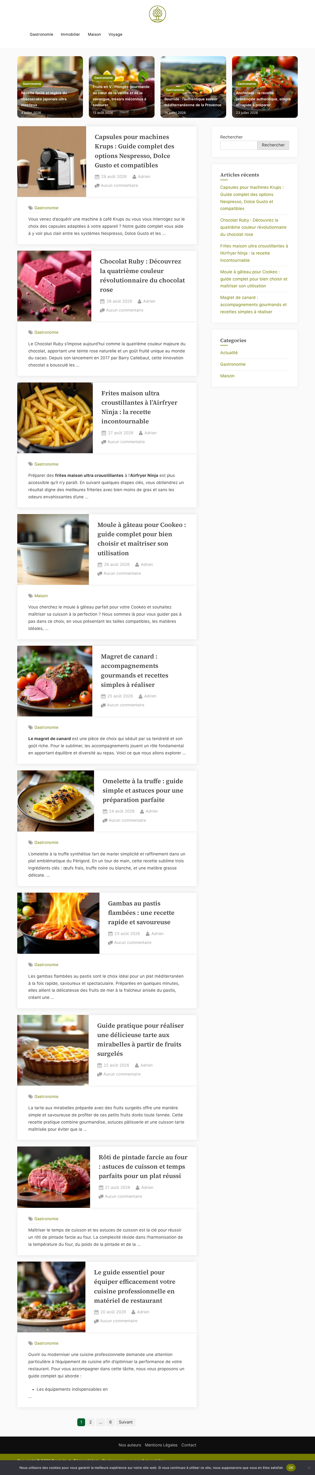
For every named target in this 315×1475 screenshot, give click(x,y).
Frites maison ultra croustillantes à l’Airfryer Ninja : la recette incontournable (254, 253)
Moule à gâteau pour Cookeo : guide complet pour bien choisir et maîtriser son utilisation (253, 279)
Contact (188, 1444)
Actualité (229, 352)
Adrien (144, 176)
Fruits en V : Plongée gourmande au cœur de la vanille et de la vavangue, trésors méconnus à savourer (121, 96)
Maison (94, 34)
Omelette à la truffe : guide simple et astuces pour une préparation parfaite (143, 790)
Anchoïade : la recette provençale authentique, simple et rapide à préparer (263, 99)
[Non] (308, 1467)
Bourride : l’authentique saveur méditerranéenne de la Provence (192, 102)
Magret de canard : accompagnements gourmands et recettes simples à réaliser (253, 304)
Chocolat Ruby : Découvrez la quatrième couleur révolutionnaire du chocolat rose (253, 227)
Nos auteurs (130, 1444)
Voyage (115, 34)
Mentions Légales (161, 1444)
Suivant (126, 1422)
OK (291, 1467)
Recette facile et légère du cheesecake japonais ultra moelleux (44, 99)
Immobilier (70, 34)
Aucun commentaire (119, 186)
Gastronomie (41, 34)
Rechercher (231, 137)
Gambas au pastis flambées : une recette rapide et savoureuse (141, 913)
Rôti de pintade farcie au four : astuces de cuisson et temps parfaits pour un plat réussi (143, 1166)
